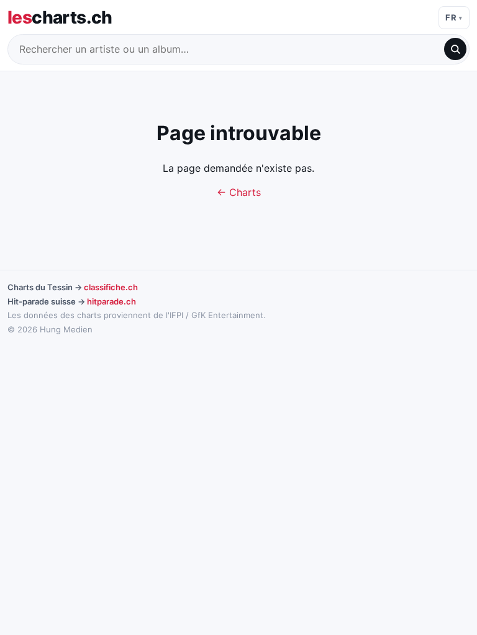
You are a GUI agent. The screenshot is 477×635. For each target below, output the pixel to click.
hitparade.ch (111, 301)
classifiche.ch (111, 287)
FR (451, 17)
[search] (455, 49)
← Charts (239, 192)
